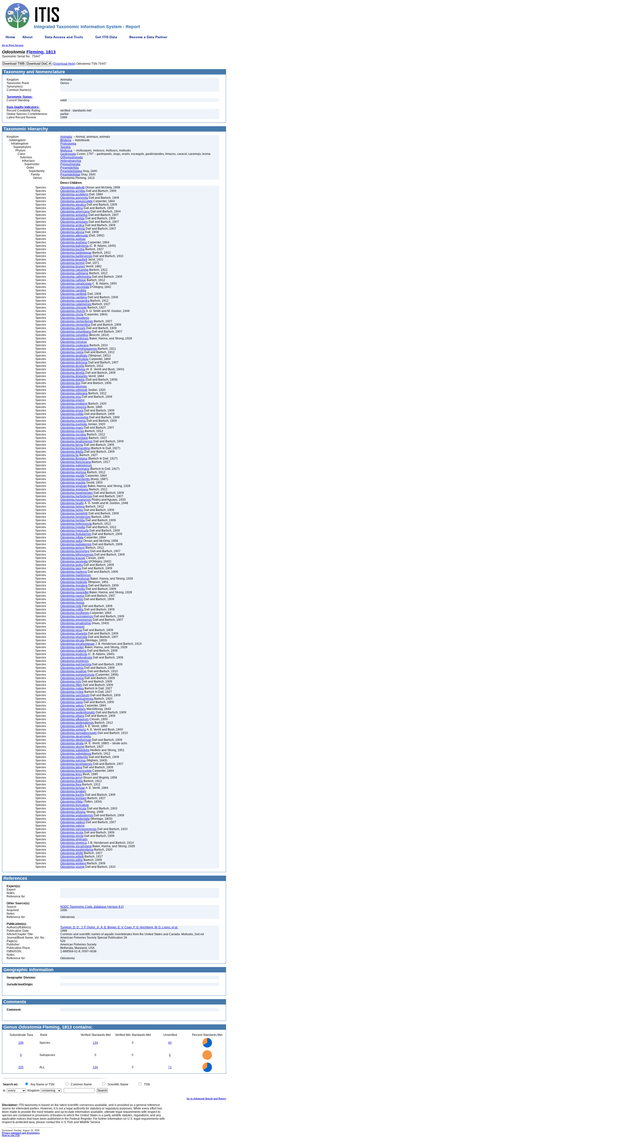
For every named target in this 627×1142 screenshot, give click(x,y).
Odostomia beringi (72, 263)
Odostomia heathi (72, 503)
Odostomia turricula (73, 808)
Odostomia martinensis (75, 575)
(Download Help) (64, 63)
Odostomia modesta (73, 582)
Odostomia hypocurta (74, 530)
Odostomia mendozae (75, 578)
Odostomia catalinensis (75, 304)
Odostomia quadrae (73, 671)
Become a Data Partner (148, 37)
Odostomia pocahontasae (77, 643)
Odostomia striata (72, 743)
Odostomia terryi (71, 777)
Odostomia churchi (72, 311)
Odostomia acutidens (74, 194)
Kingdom (33, 1090)
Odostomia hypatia (72, 527)
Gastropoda (68, 154)
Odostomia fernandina (75, 448)
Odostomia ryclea (72, 692)
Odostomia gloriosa (73, 472)
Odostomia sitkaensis (74, 719)
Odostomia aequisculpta (76, 201)
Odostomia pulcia (72, 668)
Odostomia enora (71, 410)
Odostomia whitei (71, 853)
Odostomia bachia (72, 249)
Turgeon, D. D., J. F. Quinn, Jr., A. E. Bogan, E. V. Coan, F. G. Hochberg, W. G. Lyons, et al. (119, 927)
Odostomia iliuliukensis (75, 534)
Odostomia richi (70, 681)
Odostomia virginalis (73, 839)
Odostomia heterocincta (76, 523)
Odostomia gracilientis (75, 479)
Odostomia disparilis (73, 376)
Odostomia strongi (72, 746)
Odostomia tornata (72, 788)
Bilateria (65, 140)
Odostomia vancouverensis (78, 829)
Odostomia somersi (73, 729)
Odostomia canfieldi (73, 294)
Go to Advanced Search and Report (206, 1098)
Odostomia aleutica (73, 204)
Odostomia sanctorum (74, 695)
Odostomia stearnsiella (75, 736)
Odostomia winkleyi (73, 863)
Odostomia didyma (72, 369)
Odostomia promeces (74, 661)
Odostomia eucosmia (74, 417)
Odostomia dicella (72, 366)
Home (10, 37)
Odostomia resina (72, 678)
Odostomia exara (71, 427)
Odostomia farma (71, 445)
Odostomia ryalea (72, 688)
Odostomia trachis (72, 794)
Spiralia (65, 147)
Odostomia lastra (71, 565)
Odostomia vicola (71, 832)
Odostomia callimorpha (75, 276)
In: (4, 1090)
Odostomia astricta (72, 228)
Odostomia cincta (71, 314)
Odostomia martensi (73, 571)
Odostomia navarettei (74, 592)
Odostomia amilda (72, 218)
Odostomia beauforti (73, 259)
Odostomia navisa (72, 595)
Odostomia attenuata (74, 235)
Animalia (66, 136)
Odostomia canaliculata (76, 283)
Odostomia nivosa (72, 602)
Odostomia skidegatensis (77, 722)
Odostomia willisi (71, 860)
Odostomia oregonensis (76, 619)
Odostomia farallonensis (76, 441)
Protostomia (68, 143)
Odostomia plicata (72, 640)
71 (170, 1067)
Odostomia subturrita (74, 757)
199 (21, 1042)
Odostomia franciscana (75, 462)
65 (170, 1042)
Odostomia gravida (72, 482)
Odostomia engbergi (73, 403)
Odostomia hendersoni (75, 517)
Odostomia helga (71, 510)
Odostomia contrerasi (74, 338)
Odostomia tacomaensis (76, 764)
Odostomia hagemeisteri (76, 493)
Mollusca (66, 150)
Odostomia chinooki (73, 307)
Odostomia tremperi (73, 798)
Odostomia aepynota (74, 197)
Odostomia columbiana (75, 331)
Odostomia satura (72, 705)
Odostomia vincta (71, 836)
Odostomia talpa (71, 767)
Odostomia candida (73, 290)
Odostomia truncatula (74, 805)
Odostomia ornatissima (75, 623)
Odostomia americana (75, 211)
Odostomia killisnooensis (77, 554)
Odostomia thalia (71, 781)
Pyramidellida (69, 167)
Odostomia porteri (72, 647)
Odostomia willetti (72, 856)
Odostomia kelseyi (72, 547)
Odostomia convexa (73, 342)
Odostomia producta (73, 654)
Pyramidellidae (70, 174)
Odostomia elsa (70, 396)
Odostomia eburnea (73, 386)
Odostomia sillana (72, 716)
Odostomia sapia (71, 702)
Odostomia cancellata (74, 287)
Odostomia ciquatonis (74, 318)
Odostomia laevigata (74, 561)
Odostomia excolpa (73, 434)
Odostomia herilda (72, 520)
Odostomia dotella (72, 379)
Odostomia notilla (72, 609)
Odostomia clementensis (76, 321)
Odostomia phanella (73, 633)
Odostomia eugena (73, 420)
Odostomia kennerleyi (74, 551)
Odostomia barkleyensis (76, 256)
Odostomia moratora (73, 585)
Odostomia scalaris (73, 709)
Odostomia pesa (71, 630)
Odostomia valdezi (72, 822)
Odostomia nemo (71, 599)
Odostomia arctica (72, 225)
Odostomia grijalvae (73, 486)
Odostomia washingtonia (76, 849)
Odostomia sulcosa (73, 760)
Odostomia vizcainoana (76, 846)
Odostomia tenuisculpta (76, 770)
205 (21, 1067)
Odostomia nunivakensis (76, 616)
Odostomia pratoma (73, 650)
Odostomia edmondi (73, 390)
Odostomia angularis (74, 221)
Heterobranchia (70, 160)
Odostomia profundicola (76, 657)
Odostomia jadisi (71, 541)
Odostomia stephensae (75, 740)
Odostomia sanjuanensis (76, 698)
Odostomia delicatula (74, 359)
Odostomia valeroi (72, 825)
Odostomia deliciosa (73, 362)
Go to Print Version (13, 45)
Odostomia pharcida (73, 637)
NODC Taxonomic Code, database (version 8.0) (92, 906)
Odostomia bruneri (72, 266)
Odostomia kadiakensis (75, 544)
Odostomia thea (70, 784)
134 (95, 1042)
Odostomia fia (69, 455)
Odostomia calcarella (74, 270)
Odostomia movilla (72, 589)
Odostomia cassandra (74, 300)
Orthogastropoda (71, 157)
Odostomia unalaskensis (76, 815)
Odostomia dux (70, 383)
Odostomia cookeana (74, 345)
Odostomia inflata (72, 537)
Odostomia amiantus (74, 215)
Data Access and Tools (64, 37)
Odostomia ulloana (72, 812)
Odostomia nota (70, 606)
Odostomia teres (71, 774)
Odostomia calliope (73, 280)
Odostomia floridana (73, 458)
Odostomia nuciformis (74, 613)
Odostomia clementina (75, 324)
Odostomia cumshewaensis (78, 348)
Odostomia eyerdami (74, 438)
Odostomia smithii (72, 726)
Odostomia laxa (70, 568)
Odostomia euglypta (73, 424)
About (27, 37)
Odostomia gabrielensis (76, 465)
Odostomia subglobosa (75, 753)
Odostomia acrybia (72, 191)
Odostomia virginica (73, 842)
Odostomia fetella (72, 451)
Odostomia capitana (73, 297)
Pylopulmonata (70, 164)
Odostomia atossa (72, 232)
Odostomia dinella (72, 372)
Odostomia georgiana (74, 469)
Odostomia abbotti (72, 187)
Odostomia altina (71, 208)
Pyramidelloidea (71, 171)
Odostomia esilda (72, 414)
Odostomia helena (72, 506)
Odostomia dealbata (73, 355)
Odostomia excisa (72, 431)
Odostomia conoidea (74, 335)
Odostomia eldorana (73, 393)
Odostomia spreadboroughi (78, 733)
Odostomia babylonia (74, 246)
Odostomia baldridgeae (76, 252)
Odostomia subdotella (74, 750)
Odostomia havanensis (75, 499)
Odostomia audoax (72, 239)
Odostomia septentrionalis (77, 712)
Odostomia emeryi (72, 400)
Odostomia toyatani (73, 791)
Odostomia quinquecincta (77, 674)
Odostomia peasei (72, 626)
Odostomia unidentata (75, 818)
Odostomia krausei (72, 558)
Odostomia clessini (72, 328)
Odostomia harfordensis (76, 496)
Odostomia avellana (73, 242)
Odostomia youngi (72, 867)
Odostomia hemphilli (74, 513)
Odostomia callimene (74, 273)
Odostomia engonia (73, 407)
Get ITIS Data (106, 37)
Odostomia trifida (71, 801)
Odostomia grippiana (74, 489)
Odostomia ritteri (71, 685)
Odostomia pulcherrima (75, 664)
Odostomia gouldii (72, 475)
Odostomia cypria (72, 352)
